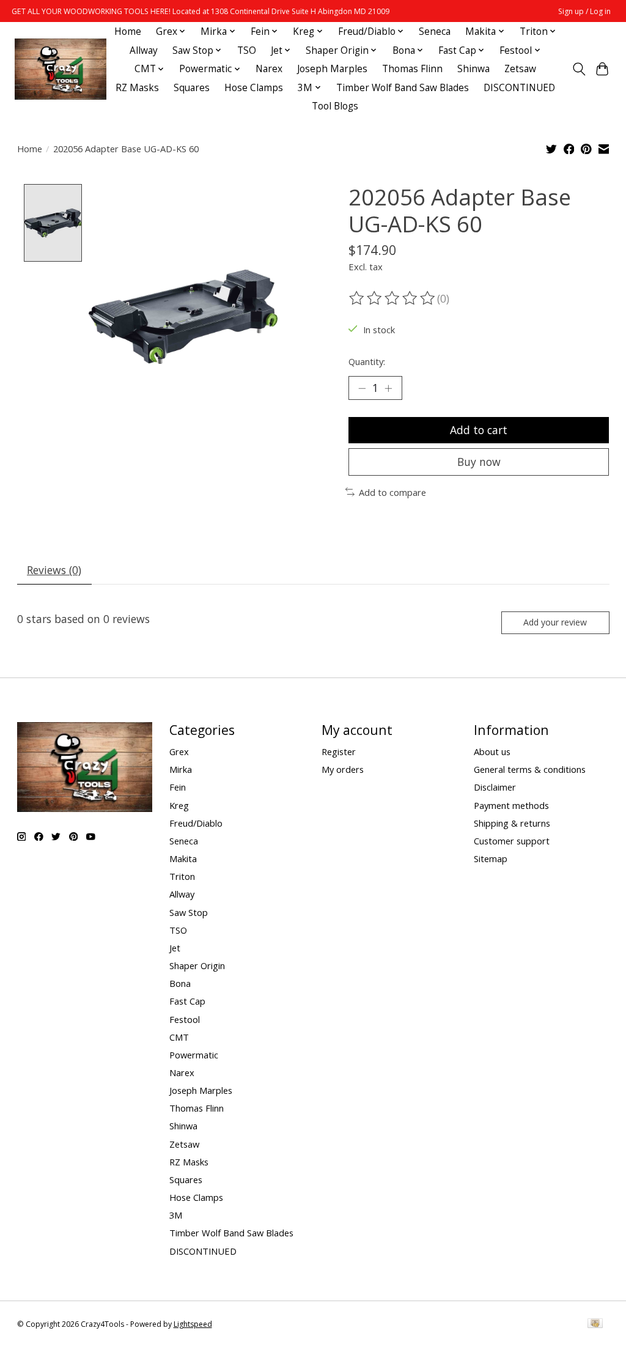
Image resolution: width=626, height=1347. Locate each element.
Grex (179, 751)
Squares (192, 87)
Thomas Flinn (412, 68)
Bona (180, 983)
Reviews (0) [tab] (54, 570)
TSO (246, 50)
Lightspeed (193, 1324)
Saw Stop (188, 912)
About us (492, 751)
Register (339, 751)
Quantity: (366, 361)
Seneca (435, 31)
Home (127, 31)
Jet (174, 948)
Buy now (479, 461)
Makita (183, 858)
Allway (144, 50)
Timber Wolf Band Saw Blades (402, 87)
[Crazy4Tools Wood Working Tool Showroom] (60, 69)
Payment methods (511, 805)
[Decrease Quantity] (361, 387)
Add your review (555, 622)
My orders (343, 769)
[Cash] (595, 1324)
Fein (177, 787)
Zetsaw (520, 68)
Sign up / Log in (584, 11)
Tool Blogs (335, 106)
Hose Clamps (253, 87)
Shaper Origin (197, 965)
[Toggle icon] (578, 69)
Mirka (180, 769)
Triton (182, 876)
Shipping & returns (512, 823)
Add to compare (392, 492)
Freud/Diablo (196, 823)
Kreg (179, 805)
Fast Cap (187, 1001)
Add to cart (478, 430)
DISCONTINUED (519, 87)
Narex (269, 68)
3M (175, 1215)
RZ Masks (137, 87)
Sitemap (490, 858)
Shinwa (473, 68)
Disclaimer (495, 787)
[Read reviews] (393, 298)
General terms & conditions (530, 769)
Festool (184, 1019)
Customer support (512, 841)
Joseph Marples (332, 68)
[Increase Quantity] (388, 387)
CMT (179, 1037)
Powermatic (193, 1055)
